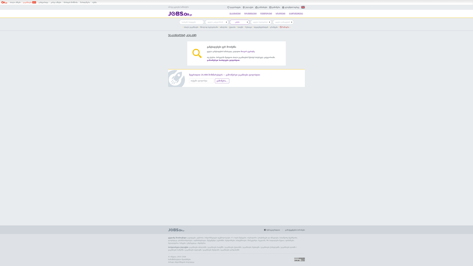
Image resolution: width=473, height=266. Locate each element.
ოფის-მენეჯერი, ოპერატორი (245, 238)
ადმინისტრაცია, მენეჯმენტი (205, 240)
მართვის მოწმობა (71, 2)
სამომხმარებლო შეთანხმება (179, 259)
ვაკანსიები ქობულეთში (270, 247)
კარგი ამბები (56, 2)
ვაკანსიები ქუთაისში (233, 247)
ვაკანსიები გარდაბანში (230, 250)
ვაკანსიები (27, 2)
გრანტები (274, 27)
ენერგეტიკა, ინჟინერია (196, 243)
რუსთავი (248, 27)
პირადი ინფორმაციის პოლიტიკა (181, 262)
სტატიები (280, 14)
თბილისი (223, 27)
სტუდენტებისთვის (261, 27)
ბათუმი (240, 27)
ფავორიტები (235, 7)
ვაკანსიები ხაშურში (176, 250)
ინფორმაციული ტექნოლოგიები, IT (219, 238)
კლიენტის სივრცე (292, 7)
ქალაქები (249, 7)
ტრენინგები (250, 14)
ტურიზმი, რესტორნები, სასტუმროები (231, 240)
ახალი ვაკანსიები (191, 27)
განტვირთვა (43, 2)
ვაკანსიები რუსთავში (251, 247)
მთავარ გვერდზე (248, 51)
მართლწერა (85, 2)
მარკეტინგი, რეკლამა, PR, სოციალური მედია (266, 240)
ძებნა (94, 2)
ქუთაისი (232, 27)
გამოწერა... (222, 81)
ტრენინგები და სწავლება (268, 238)
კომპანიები (262, 7)
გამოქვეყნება (296, 14)
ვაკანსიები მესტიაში (211, 250)
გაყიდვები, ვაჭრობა (195, 238)
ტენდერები (266, 14)
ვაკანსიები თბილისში (197, 247)
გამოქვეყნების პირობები (295, 230)
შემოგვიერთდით (273, 230)
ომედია (173, 257)
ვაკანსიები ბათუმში (215, 247)
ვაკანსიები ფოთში (288, 247)
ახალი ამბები (15, 2)
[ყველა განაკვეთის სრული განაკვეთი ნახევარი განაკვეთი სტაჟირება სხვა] (283, 22)
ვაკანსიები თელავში (193, 250)
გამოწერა (276, 7)
